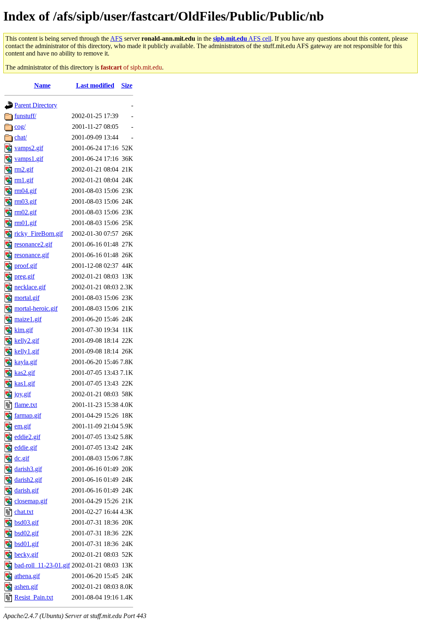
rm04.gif (25, 190)
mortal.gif (26, 297)
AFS (116, 38)
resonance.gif (31, 254)
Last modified (95, 85)
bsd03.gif (26, 522)
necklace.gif (30, 287)
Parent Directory (35, 105)
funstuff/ (25, 115)
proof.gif (25, 265)
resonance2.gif (33, 244)
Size (126, 85)
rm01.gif (25, 222)
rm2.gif (23, 169)
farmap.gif (27, 415)
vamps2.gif (28, 147)
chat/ (20, 137)
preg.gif (24, 276)
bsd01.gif (26, 543)
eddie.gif (25, 447)
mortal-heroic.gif (36, 308)
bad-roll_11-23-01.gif (42, 565)
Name (42, 85)
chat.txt (23, 511)
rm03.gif (25, 201)
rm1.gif (23, 180)
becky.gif (26, 554)
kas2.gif (24, 372)
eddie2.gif (27, 436)
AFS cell (242, 38)
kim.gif (23, 329)
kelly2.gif (26, 340)
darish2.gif (28, 479)
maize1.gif (28, 319)
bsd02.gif (26, 533)
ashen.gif (26, 586)
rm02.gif (25, 212)
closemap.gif (30, 500)
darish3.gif (28, 468)
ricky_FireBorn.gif (38, 233)
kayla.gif (25, 361)
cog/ (19, 126)
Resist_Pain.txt (33, 597)
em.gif (22, 426)
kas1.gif (24, 383)
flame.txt (25, 404)
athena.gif (27, 575)
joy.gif (22, 394)
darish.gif (26, 490)
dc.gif (21, 458)
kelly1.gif (26, 351)
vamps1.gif (28, 158)
